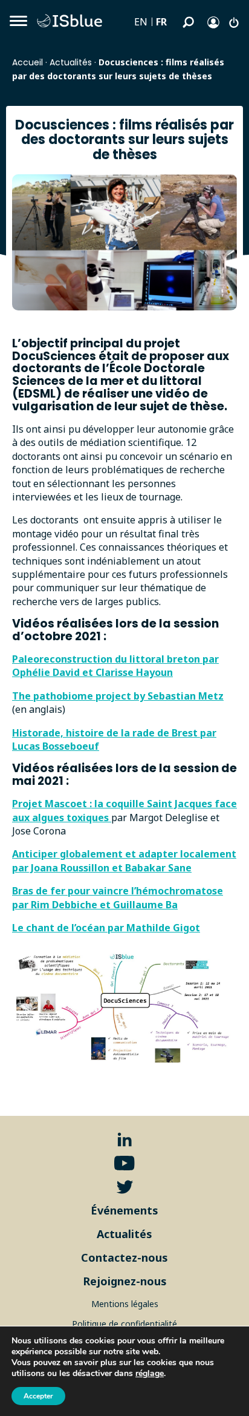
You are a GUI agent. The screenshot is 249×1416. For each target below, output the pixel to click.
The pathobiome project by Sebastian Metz (118, 696)
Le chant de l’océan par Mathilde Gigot (106, 927)
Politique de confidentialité (124, 1323)
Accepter (38, 1396)
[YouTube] (124, 1163)
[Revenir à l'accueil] (72, 21)
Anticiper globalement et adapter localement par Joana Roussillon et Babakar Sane (124, 860)
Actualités (71, 62)
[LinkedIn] (125, 1140)
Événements (124, 1210)
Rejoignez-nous (125, 1281)
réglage (149, 1373)
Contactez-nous (124, 1257)
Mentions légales (124, 1303)
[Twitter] (124, 1187)
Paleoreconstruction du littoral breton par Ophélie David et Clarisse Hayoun (115, 665)
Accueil (27, 62)
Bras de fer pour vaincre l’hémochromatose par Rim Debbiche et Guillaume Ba (117, 897)
